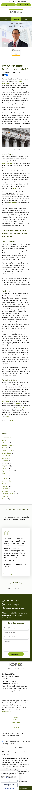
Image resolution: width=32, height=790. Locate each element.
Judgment (5, 478)
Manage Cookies (8, 744)
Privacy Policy (16, 722)
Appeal (4, 440)
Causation (5, 448)
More (26, 19)
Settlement (5, 489)
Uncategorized (6, 496)
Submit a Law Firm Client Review (16, 589)
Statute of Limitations (9, 494)
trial (14, 188)
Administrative (6, 438)
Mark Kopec (5, 401)
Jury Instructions (7, 481)
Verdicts (4, 499)
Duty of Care (6, 466)
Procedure (5, 486)
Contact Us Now (16, 654)
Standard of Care (7, 491)
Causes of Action (7, 450)
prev (4, 574)
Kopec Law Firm (22, 781)
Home (5, 19)
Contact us (17, 403)
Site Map (16, 725)
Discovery (5, 463)
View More (16, 582)
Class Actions (6, 455)
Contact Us (16, 19)
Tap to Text (24, 5)
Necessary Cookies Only (9, 785)
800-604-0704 (14, 684)
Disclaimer (16, 720)
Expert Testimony (7, 471)
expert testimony (8, 163)
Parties (11, 420)
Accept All (9, 781)
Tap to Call (8, 5)
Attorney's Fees (7, 445)
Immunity (5, 476)
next (11, 574)
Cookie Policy (25, 741)
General (4, 473)
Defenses (5, 461)
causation (12, 203)
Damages (5, 458)
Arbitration (5, 443)
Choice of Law (6, 453)
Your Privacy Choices (12, 741)
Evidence (4, 468)
